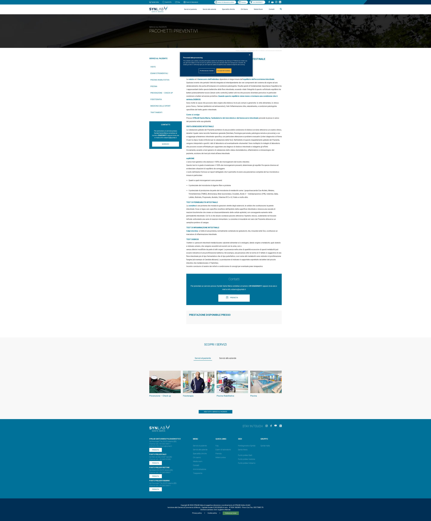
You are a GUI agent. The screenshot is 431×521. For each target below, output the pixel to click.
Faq (179, 2)
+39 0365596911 (255, 286)
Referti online (221, 457)
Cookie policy (212, 513)
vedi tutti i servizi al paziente (215, 412)
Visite (153, 67)
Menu (195, 439)
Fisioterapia (156, 99)
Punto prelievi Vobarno (246, 463)
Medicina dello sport (160, 106)
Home (237, 50)
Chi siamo (197, 457)
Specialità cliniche (228, 9)
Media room (197, 461)
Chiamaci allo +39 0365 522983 (160, 459)
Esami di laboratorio (192, 2)
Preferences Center (230, 513)
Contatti (271, 9)
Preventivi (243, 50)
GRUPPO (264, 439)
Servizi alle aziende (200, 450)
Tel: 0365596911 (258, 2)
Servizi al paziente (200, 446)
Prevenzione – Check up (161, 93)
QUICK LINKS (221, 439)
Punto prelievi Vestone (246, 459)
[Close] (249, 54)
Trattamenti (156, 112)
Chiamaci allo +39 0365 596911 (160, 444)
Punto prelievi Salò (245, 455)
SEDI (240, 439)
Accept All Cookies (224, 70)
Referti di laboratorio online (226, 2)
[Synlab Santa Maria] (158, 12)
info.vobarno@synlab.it (236, 289)
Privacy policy (197, 513)
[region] (216, 64)
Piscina (153, 86)
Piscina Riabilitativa (159, 80)
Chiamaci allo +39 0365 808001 (160, 472)
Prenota (243, 2)
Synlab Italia (155, 2)
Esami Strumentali (159, 73)
